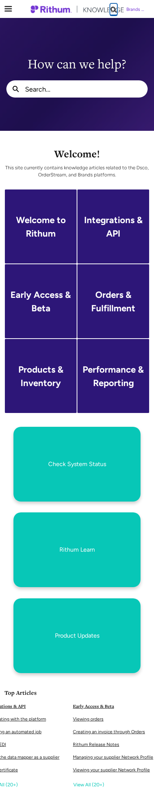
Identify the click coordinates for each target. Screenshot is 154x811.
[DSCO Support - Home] (77, 9)
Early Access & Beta (93, 706)
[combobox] (86, 89)
